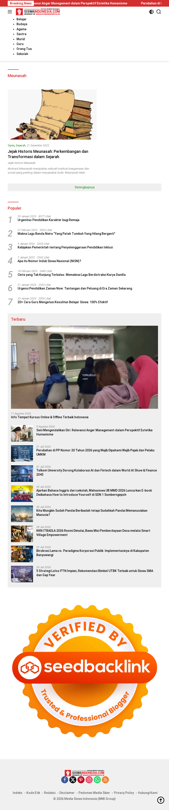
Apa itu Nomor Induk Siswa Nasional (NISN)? (49, 261)
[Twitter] (72, 780)
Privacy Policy (124, 793)
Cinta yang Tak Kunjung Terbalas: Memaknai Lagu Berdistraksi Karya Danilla (72, 274)
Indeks (17, 793)
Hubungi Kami (147, 793)
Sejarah (21, 145)
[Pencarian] (158, 11)
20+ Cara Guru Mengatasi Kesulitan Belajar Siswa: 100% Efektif (63, 302)
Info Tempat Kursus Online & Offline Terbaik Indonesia (49, 417)
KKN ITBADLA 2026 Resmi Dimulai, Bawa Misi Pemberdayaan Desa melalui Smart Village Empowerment (93, 532)
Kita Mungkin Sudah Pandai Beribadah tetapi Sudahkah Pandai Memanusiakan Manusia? (91, 512)
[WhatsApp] (97, 780)
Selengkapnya (85, 187)
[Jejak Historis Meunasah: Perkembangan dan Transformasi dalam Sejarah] (52, 114)
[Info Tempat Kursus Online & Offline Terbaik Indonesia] (84, 367)
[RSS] (105, 780)
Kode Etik (33, 793)
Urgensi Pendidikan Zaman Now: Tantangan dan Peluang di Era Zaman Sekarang (75, 288)
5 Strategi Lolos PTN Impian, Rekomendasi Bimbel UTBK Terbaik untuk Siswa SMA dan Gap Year (94, 573)
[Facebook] (64, 780)
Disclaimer (67, 793)
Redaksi (49, 793)
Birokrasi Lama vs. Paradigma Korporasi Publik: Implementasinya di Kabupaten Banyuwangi (92, 552)
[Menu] (11, 11)
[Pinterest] (80, 780)
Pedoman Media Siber (94, 793)
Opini (11, 145)
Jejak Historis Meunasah (21, 163)
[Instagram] (89, 780)
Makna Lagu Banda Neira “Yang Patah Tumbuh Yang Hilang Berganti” (66, 233)
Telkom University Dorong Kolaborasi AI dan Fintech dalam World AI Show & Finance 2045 (96, 472)
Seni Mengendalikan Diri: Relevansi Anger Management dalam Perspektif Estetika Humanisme (94, 432)
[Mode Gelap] (151, 11)
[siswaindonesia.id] (37, 11)
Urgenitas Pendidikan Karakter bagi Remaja (48, 220)
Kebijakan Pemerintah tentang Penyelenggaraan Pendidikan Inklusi (65, 247)
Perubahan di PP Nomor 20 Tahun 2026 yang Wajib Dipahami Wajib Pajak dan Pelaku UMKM (95, 452)
